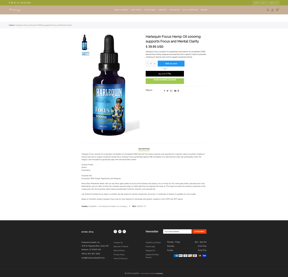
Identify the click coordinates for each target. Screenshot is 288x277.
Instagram (124, 231)
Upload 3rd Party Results (152, 256)
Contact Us (118, 242)
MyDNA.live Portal (153, 242)
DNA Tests (136, 10)
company (152, 273)
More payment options (165, 80)
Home (11, 25)
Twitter (168, 91)
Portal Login (150, 246)
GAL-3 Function (190, 10)
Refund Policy (119, 250)
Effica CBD (149, 10)
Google (171, 91)
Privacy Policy (119, 254)
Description (144, 149)
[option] (116, 85)
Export (204, 10)
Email (175, 91)
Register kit (273, 3)
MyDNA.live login (259, 3)
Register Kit (150, 250)
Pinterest (178, 91)
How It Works (121, 10)
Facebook (164, 91)
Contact (162, 10)
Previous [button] (98, 85)
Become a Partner (121, 246)
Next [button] (133, 85)
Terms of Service (120, 258)
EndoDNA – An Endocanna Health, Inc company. (108, 206)
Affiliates (175, 10)
